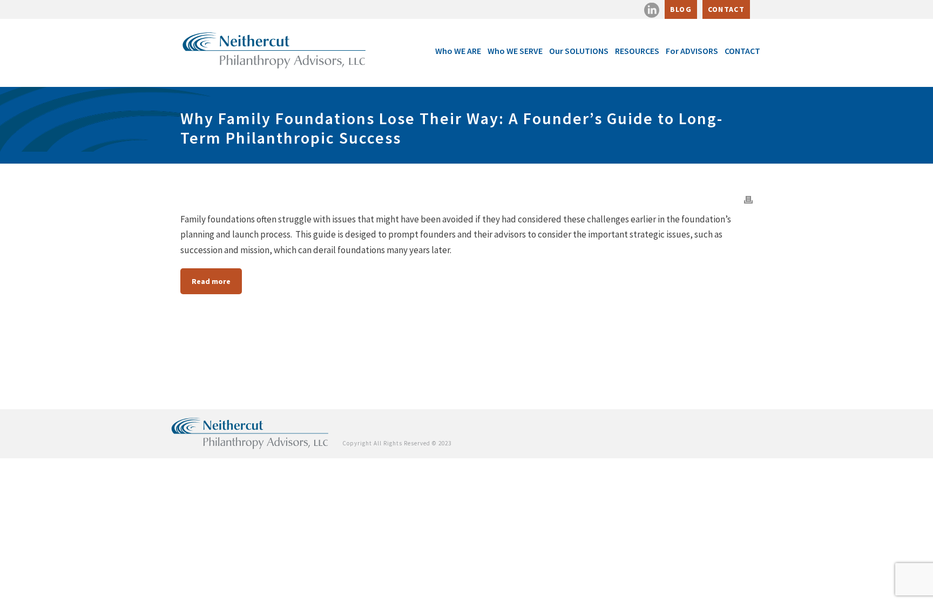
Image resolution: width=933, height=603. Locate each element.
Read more (211, 281)
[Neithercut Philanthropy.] (251, 432)
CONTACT (726, 9)
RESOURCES (637, 50)
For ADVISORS (692, 50)
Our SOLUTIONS (579, 50)
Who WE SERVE (515, 50)
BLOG (681, 9)
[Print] (748, 198)
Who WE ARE (458, 50)
